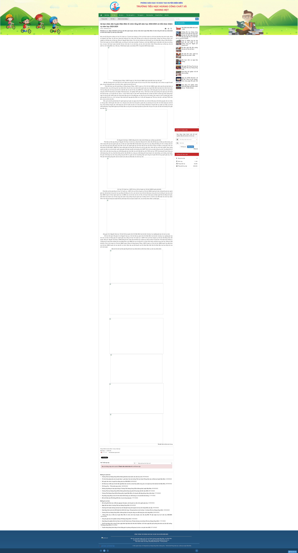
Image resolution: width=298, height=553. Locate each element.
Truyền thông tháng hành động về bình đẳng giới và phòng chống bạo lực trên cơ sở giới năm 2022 (126, 527)
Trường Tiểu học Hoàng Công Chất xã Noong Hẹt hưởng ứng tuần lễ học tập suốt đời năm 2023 (125, 491)
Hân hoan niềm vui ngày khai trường (190, 60)
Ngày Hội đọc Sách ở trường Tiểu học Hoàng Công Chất (115, 505)
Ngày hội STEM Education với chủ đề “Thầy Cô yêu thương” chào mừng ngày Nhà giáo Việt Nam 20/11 (187, 80)
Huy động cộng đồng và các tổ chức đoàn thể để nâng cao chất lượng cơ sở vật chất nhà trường (125, 495)
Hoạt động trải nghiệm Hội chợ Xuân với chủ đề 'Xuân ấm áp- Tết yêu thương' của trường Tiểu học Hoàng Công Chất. (130, 521)
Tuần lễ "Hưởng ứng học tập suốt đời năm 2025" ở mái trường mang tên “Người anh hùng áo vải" (190, 43)
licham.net (198, 126)
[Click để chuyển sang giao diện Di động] (108, 551)
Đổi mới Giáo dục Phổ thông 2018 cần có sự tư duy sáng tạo (116, 498)
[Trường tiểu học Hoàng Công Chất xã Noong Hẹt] (115, 6)
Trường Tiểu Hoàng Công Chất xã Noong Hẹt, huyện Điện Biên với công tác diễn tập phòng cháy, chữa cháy (128, 493)
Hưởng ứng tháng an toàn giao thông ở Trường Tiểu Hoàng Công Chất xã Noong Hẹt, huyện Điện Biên (126, 488)
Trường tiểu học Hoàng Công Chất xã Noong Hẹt (154, 545)
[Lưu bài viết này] (171, 28)
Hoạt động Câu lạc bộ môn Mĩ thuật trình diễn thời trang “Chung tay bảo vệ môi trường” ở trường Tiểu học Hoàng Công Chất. (132, 510)
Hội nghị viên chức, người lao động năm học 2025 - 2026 (190, 54)
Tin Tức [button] (114, 15)
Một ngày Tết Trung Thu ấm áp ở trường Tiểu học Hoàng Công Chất (190, 67)
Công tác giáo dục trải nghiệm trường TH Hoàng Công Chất (116, 518)
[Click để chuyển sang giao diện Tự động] (101, 551)
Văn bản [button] (121, 15)
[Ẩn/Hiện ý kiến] (134, 463)
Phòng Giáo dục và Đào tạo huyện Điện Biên (181, 545)
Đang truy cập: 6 (110, 545)
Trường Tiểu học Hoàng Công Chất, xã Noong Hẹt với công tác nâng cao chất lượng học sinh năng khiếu (127, 512)
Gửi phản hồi (293, 551)
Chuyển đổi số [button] (158, 15)
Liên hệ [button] (166, 15)
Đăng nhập (190, 146)
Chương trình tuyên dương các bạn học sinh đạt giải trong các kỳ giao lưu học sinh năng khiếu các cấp (127, 507)
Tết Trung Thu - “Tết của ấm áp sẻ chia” (111, 486)
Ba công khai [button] (150, 15)
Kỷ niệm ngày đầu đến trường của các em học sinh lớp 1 (190, 48)
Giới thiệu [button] (107, 15)
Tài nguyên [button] (140, 15)
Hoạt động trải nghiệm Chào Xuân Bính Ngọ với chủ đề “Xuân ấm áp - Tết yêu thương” (190, 86)
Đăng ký (196, 149)
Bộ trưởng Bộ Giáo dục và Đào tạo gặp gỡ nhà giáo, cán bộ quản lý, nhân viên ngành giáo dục (125, 503)
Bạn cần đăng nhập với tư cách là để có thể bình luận (121, 466)
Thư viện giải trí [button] (130, 15)
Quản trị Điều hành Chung (167, 444)
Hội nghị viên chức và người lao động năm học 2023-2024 (116, 481)
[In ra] (168, 28)
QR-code (103, 545)
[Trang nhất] (101, 15)
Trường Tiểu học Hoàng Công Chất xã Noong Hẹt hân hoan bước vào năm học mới (122, 476)
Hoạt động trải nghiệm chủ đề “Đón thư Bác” (190, 72)
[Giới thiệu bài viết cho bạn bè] (166, 28)
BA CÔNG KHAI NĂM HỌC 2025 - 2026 (190, 28)
